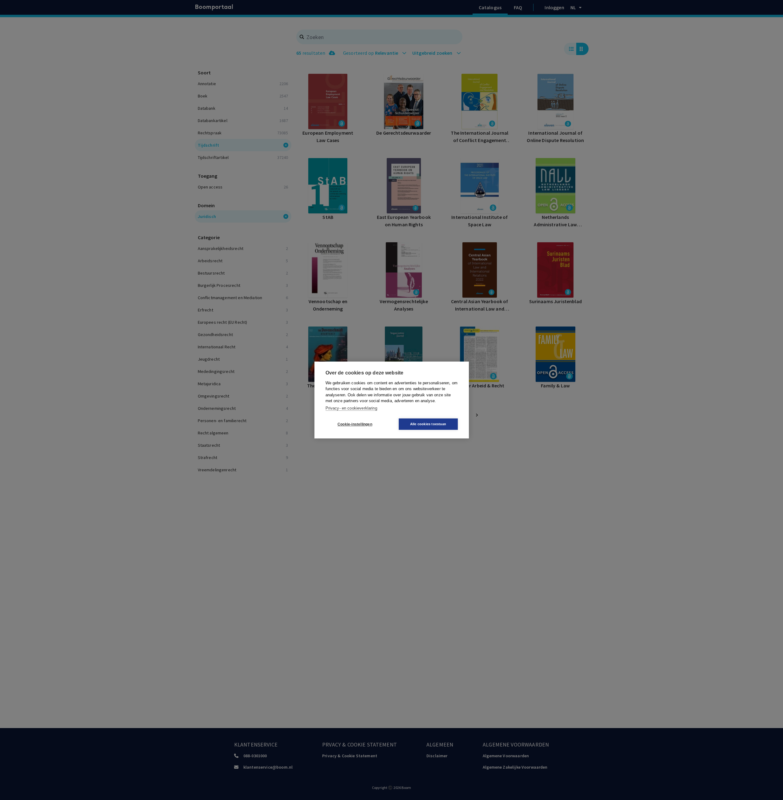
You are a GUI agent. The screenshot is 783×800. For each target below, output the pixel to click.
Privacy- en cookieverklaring (351, 408)
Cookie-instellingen (355, 424)
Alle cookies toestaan (428, 424)
